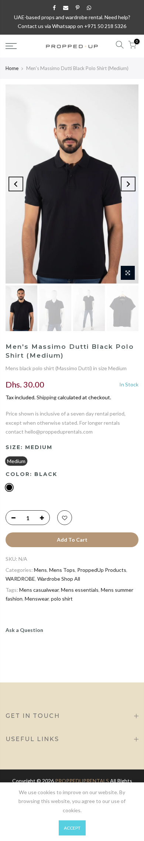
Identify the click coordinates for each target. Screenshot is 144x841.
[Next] (128, 184)
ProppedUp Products (101, 570)
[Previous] (15, 184)
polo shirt (62, 598)
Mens (40, 570)
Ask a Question (24, 630)
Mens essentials (80, 590)
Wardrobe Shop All (58, 579)
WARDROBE (20, 579)
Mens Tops (62, 570)
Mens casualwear (39, 590)
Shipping (46, 397)
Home (12, 68)
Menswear (37, 598)
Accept (72, 828)
